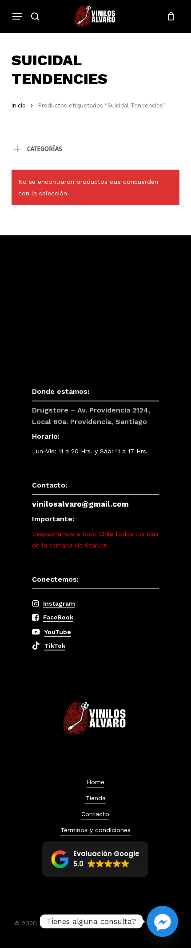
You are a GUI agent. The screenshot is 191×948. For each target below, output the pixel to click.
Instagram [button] (59, 603)
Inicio (19, 105)
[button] (17, 16)
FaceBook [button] (58, 617)
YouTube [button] (57, 631)
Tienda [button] (95, 797)
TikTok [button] (54, 645)
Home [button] (95, 781)
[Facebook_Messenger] (162, 921)
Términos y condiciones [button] (95, 829)
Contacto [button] (95, 813)
